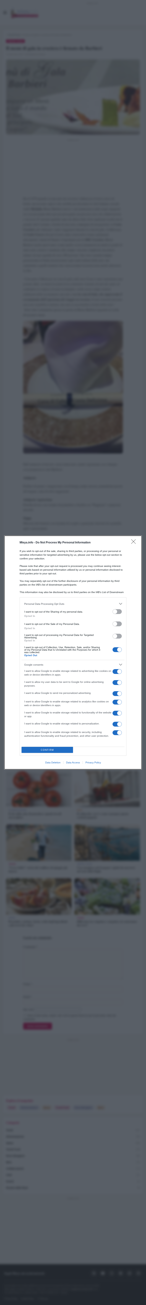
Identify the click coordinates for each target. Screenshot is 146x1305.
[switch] (117, 611)
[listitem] (73, 604)
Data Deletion (53, 762)
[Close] (134, 542)
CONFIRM (47, 750)
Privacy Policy (93, 762)
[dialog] (73, 652)
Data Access (73, 762)
